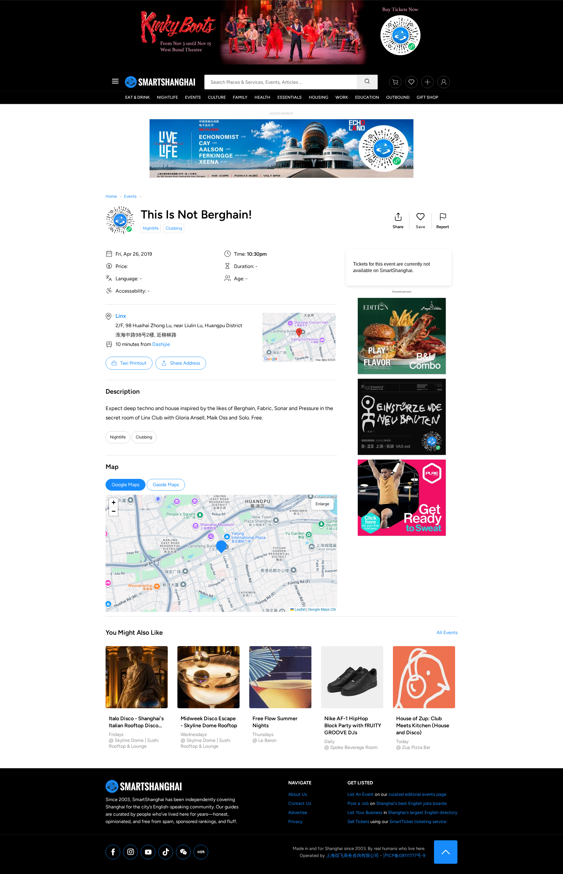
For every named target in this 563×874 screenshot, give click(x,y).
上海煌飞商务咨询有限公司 (352, 855)
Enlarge (322, 503)
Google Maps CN (322, 609)
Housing (318, 97)
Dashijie (161, 344)
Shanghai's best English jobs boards (411, 803)
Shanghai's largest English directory (422, 812)
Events (193, 97)
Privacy (295, 821)
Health (262, 97)
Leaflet (300, 609)
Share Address (185, 363)
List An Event (360, 794)
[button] (398, 221)
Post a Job (358, 803)
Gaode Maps (166, 484)
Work (341, 97)
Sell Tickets (358, 821)
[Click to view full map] (299, 337)
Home (111, 196)
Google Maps (125, 484)
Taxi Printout (133, 363)
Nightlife (167, 97)
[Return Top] (445, 852)
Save (420, 226)
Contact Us (299, 803)
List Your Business (364, 812)
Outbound (398, 97)
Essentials (289, 97)
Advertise (297, 812)
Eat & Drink (137, 97)
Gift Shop (427, 97)
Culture (217, 97)
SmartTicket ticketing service (417, 821)
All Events (447, 632)
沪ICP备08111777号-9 (404, 855)
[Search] (367, 82)
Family (240, 97)
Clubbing (174, 228)
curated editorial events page (417, 794)
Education (367, 97)
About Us (297, 794)
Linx (121, 316)
